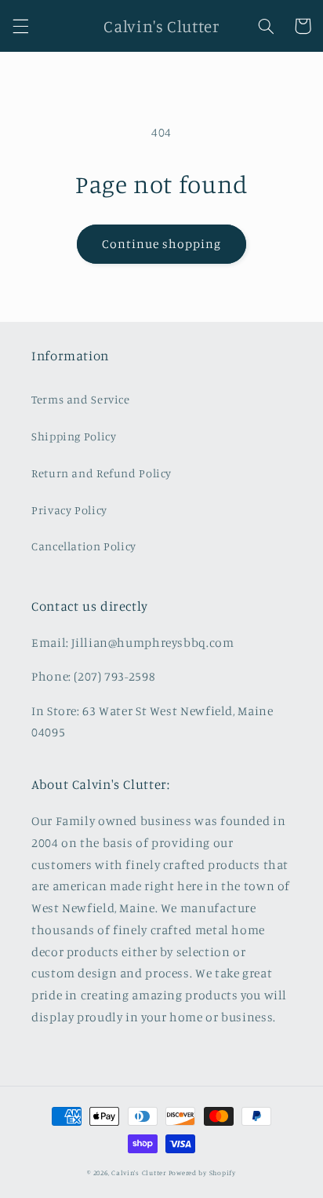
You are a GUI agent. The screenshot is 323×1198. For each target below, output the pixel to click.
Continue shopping (162, 243)
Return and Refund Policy (101, 473)
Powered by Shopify (202, 1172)
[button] (20, 26)
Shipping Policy (73, 436)
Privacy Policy (69, 510)
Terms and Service (80, 399)
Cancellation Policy (83, 546)
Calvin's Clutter (138, 1172)
